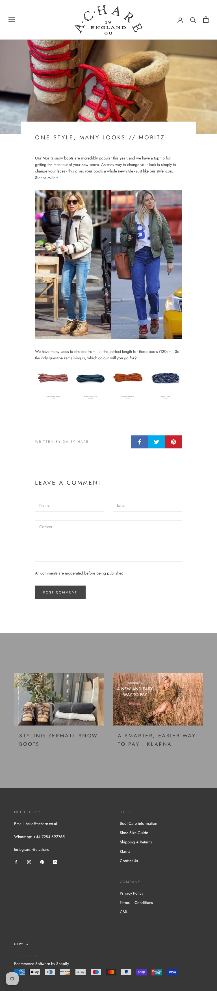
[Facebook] (16, 861)
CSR (123, 912)
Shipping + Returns (136, 842)
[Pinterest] (42, 861)
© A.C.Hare (25, 956)
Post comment (60, 592)
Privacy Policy (131, 893)
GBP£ (18, 944)
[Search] (193, 20)
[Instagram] (29, 861)
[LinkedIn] (55, 861)
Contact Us (129, 860)
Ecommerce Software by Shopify (41, 963)
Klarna (125, 851)
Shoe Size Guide (134, 832)
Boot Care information (138, 823)
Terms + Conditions (136, 902)
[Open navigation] (11, 19)
